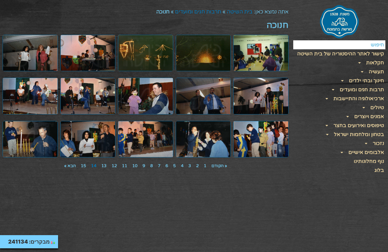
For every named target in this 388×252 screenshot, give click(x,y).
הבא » (70, 165)
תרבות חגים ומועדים (198, 12)
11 (124, 165)
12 (114, 165)
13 (104, 165)
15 (83, 165)
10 (135, 165)
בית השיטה (240, 12)
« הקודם (219, 165)
